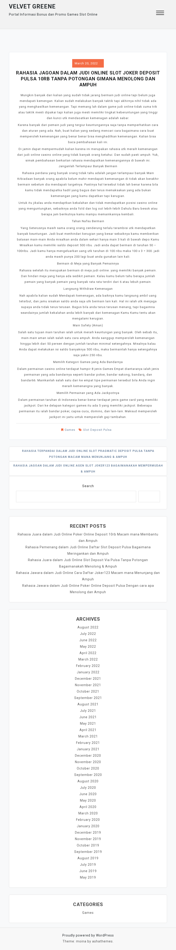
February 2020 (88, 820)
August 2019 (88, 858)
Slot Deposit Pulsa (97, 429)
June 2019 (88, 871)
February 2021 (88, 743)
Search (88, 486)
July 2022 (88, 634)
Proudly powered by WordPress (88, 935)
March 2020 (88, 813)
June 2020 (88, 794)
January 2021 (88, 749)
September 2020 (88, 775)
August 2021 (88, 704)
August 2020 (88, 781)
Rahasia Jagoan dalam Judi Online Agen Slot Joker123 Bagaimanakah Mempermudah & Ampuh (88, 468)
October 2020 (88, 768)
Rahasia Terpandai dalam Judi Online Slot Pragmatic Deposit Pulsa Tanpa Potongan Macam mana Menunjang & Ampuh (88, 454)
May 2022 (88, 646)
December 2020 (88, 755)
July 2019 (88, 864)
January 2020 (88, 826)
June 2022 (88, 640)
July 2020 (88, 787)
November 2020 (88, 762)
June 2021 (88, 717)
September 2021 (88, 698)
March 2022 (88, 659)
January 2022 (88, 672)
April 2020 (88, 807)
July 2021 (88, 710)
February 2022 (88, 666)
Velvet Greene (32, 6)
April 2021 (88, 730)
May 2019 (88, 877)
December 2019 (88, 832)
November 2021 (88, 685)
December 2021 (88, 678)
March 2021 (88, 736)
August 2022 (88, 627)
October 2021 (88, 691)
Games (70, 429)
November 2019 (88, 839)
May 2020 (88, 800)
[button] (160, 13)
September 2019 (88, 852)
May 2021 (88, 723)
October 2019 (88, 845)
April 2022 (88, 653)
